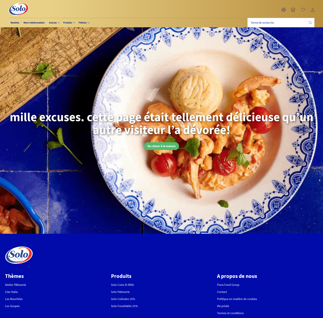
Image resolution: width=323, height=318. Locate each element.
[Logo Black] (18, 2)
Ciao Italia (11, 292)
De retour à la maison (161, 146)
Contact (222, 292)
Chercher (310, 22)
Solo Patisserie (120, 292)
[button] (283, 10)
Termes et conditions (230, 313)
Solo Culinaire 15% (123, 299)
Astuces (53, 22)
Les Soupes (12, 306)
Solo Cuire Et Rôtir (122, 285)
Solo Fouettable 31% (124, 306)
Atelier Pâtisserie (15, 285)
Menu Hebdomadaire (34, 22)
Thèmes (82, 22)
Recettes (15, 22)
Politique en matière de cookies (237, 299)
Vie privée (223, 306)
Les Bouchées (14, 299)
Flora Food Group (228, 285)
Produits (67, 22)
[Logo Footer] (19, 248)
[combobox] (281, 22)
